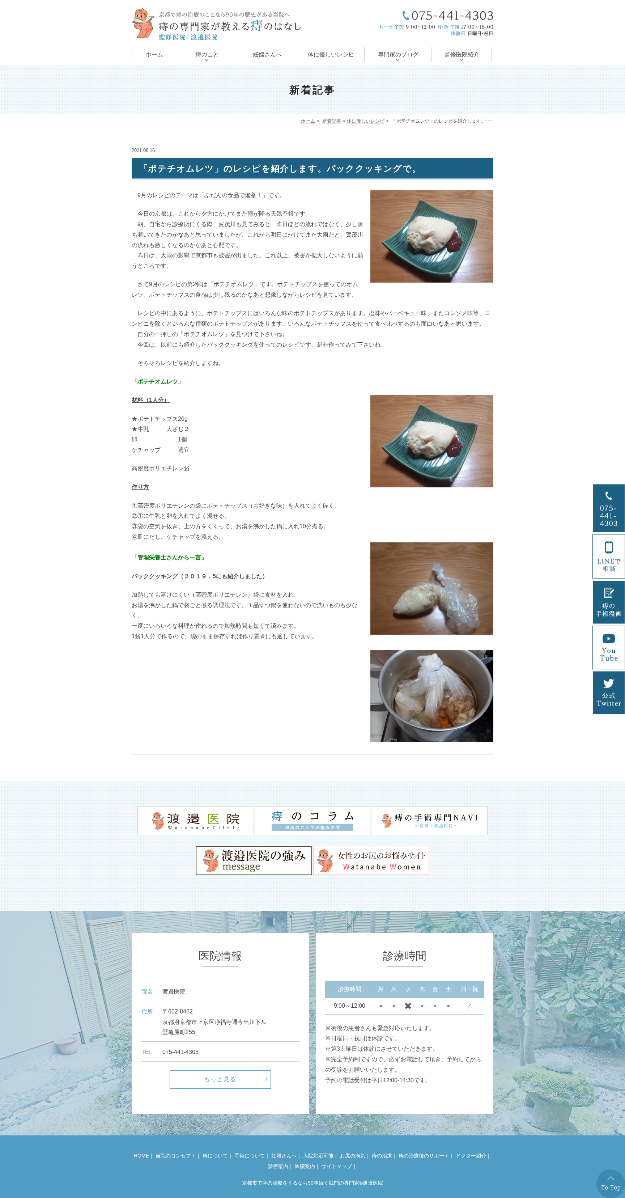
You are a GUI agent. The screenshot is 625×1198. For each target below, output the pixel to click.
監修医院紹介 (462, 54)
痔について (215, 1156)
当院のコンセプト (176, 1156)
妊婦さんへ (267, 54)
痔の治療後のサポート (424, 1156)
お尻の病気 (352, 1156)
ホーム (154, 54)
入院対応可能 (318, 1156)
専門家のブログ (398, 54)
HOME (141, 1156)
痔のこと (207, 54)
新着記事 (331, 121)
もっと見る (220, 1079)
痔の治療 (382, 1156)
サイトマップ (337, 1166)
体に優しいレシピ (331, 54)
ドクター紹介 (471, 1156)
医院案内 (305, 1166)
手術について (249, 1156)
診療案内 (278, 1166)
